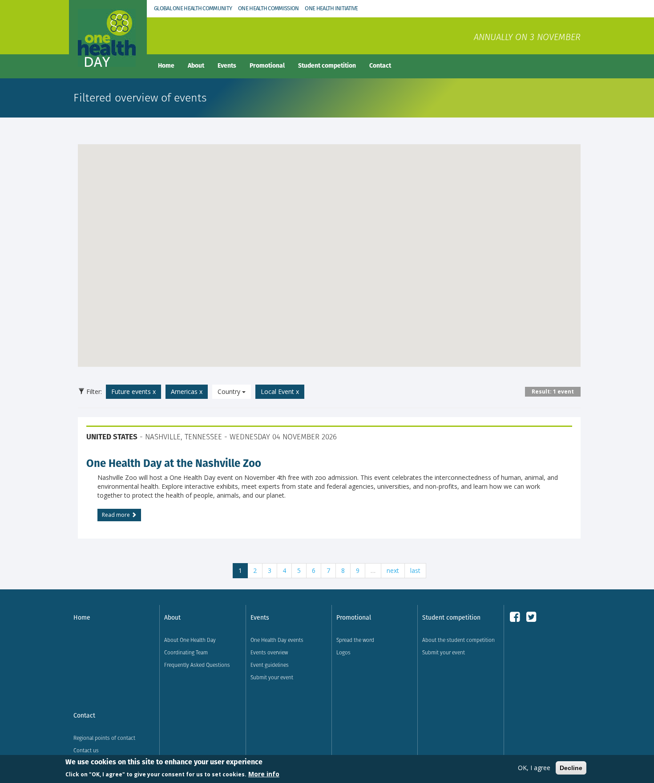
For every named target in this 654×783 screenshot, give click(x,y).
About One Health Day (190, 640)
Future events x (133, 391)
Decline (571, 767)
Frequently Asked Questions (197, 665)
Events (227, 65)
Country (230, 391)
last (415, 570)
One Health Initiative (331, 8)
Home (166, 65)
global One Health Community (193, 8)
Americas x (186, 391)
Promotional (267, 65)
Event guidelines (269, 665)
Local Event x (280, 391)
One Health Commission (268, 8)
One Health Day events (276, 640)
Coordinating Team (186, 652)
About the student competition (458, 640)
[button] (329, 250)
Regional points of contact (104, 738)
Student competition (327, 65)
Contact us (86, 750)
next (393, 570)
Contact (380, 65)
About (196, 65)
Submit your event (271, 677)
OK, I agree (534, 767)
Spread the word (355, 640)
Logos (343, 652)
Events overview (269, 652)
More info (263, 773)
